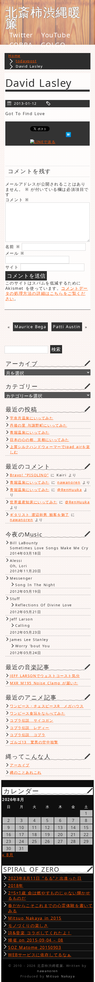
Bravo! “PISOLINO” (29, 475)
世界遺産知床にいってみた (33, 502)
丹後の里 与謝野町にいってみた (38, 425)
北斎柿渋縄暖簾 (43, 17)
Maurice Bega (30, 327)
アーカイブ (20, 765)
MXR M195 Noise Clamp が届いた (44, 683)
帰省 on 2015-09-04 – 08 (35, 940)
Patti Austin (66, 327)
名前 (12, 246)
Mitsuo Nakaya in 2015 (35, 918)
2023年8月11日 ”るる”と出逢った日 (45, 878)
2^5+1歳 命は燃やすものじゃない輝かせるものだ (49, 895)
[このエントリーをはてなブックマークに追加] (68, 135)
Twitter (21, 35)
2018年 (15, 885)
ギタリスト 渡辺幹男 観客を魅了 (39, 514)
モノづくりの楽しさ (28, 925)
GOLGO (53, 45)
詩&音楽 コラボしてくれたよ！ (39, 933)
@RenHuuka (69, 489)
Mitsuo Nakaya (60, 976)
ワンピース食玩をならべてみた (37, 713)
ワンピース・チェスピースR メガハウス (47, 706)
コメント (17, 199)
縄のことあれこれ (26, 772)
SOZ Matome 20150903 (34, 947)
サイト (12, 267)
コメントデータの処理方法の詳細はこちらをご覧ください (46, 294)
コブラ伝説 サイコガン (31, 720)
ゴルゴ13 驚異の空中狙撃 (34, 742)
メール (14, 253)
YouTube (55, 35)
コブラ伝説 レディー (29, 727)
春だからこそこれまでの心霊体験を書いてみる (50, 908)
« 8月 (7, 855)
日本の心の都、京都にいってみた (39, 439)
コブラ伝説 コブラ (27, 734)
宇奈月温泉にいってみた (31, 418)
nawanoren (68, 482)
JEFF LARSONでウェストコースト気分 (45, 675)
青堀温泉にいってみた (29, 432)
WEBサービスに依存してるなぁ (39, 955)
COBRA (21, 45)
